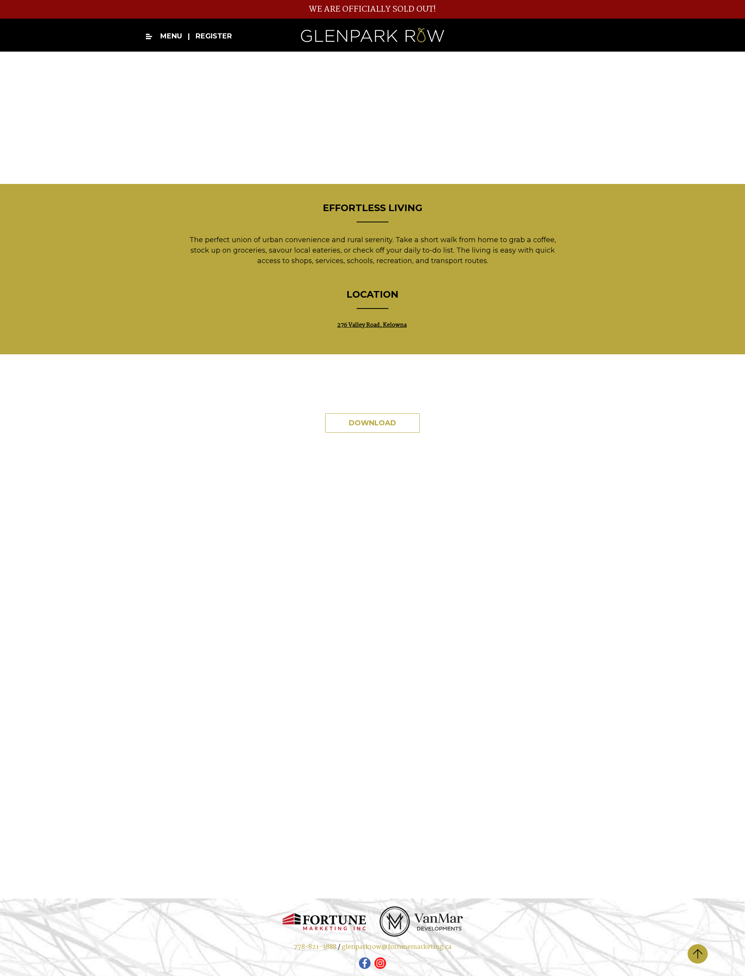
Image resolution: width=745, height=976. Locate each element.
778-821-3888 (315, 947)
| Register (208, 36)
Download (372, 423)
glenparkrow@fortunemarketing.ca (397, 947)
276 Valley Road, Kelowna (372, 325)
